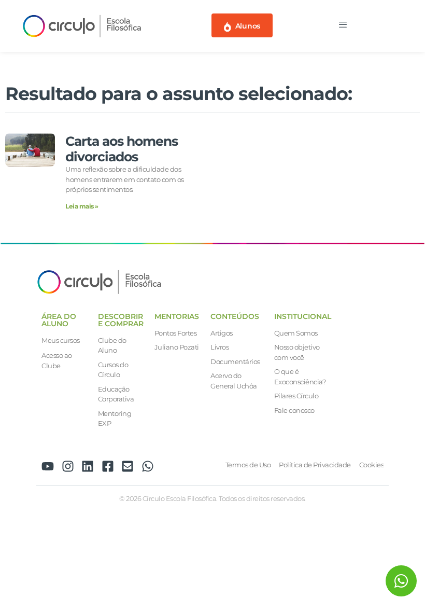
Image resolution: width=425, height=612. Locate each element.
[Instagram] (68, 466)
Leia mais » (81, 206)
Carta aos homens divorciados (121, 148)
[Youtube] (47, 466)
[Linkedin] (87, 466)
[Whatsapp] (147, 466)
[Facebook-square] (108, 466)
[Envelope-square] (127, 466)
